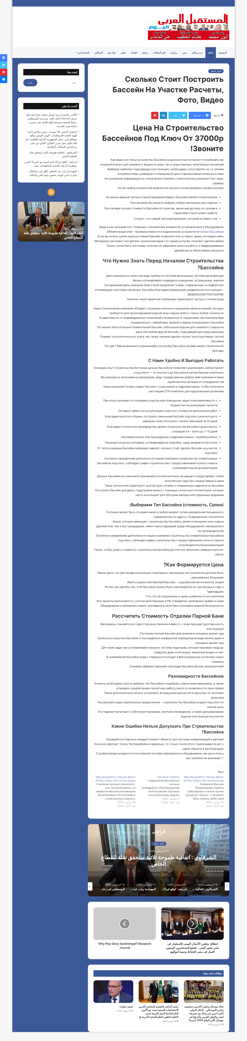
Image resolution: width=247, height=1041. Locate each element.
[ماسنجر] (3, 79)
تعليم (123, 52)
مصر (184, 52)
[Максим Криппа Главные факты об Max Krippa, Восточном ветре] (202, 791)
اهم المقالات (159, 52)
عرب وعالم (197, 52)
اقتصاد (134, 52)
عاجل (210, 52)
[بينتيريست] (154, 115)
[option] (158, 860)
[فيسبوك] (3, 57)
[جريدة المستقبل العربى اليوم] (188, 27)
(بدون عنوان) (126, 1006)
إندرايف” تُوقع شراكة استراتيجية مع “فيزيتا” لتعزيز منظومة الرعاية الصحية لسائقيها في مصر (158, 860)
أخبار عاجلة (216, 71)
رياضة (145, 52)
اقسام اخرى (83, 52)
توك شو (112, 52)
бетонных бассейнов (210, 231)
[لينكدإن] (163, 115)
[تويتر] (3, 65)
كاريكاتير (99, 52)
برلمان (174, 52)
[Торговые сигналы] (157, 789)
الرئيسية (222, 52)
